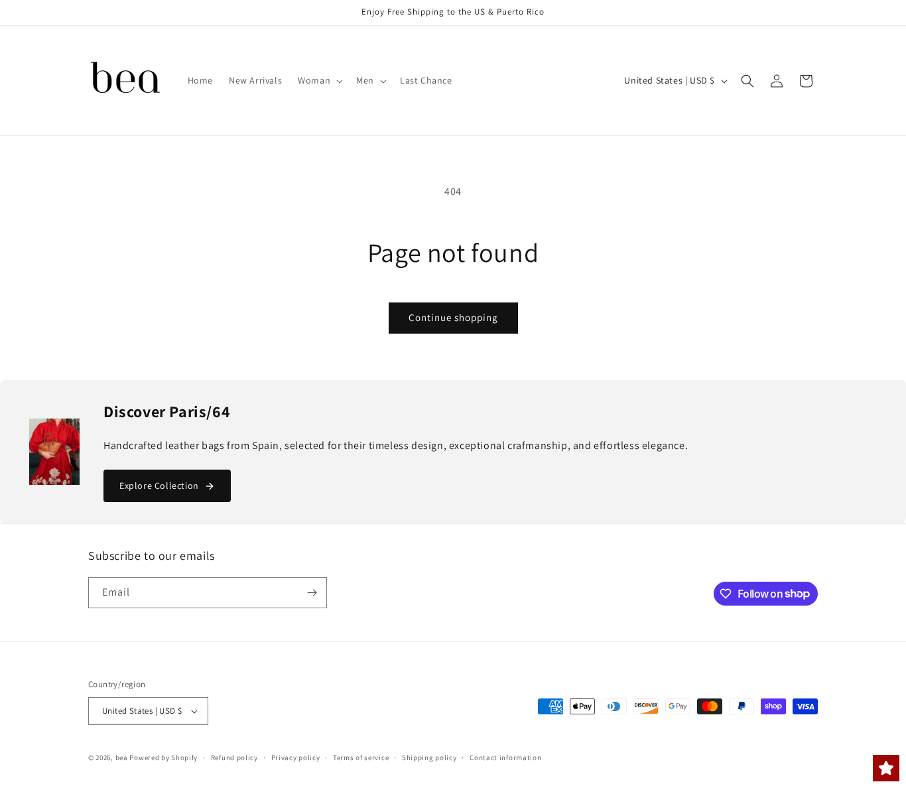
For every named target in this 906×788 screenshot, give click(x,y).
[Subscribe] (311, 592)
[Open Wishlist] (886, 768)
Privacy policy (295, 757)
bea (121, 757)
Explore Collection (159, 486)
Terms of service (361, 757)
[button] (319, 80)
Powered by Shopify (163, 757)
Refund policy (234, 757)
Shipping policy (429, 757)
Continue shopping (453, 317)
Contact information (505, 757)
